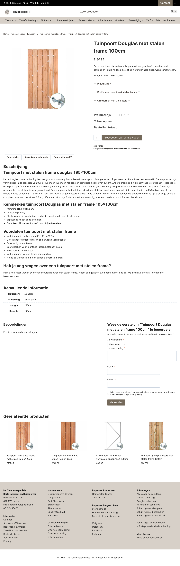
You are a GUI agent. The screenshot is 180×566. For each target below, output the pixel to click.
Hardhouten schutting (148, 504)
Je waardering (115, 339)
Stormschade (99, 508)
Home (6, 34)
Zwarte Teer (98, 497)
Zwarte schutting (146, 497)
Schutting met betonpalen (150, 511)
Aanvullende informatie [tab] (36, 157)
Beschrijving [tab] (13, 157)
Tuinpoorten (32, 34)
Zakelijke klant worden (15, 530)
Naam (111, 366)
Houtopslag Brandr (102, 494)
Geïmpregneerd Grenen (60, 494)
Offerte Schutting (57, 533)
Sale (158, 20)
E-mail (111, 379)
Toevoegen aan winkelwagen (122, 137)
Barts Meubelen (11, 534)
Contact (165, 2)
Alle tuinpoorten (134, 149)
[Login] (175, 3)
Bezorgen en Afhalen (14, 526)
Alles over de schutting (149, 494)
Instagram (97, 526)
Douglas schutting (146, 501)
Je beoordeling (116, 348)
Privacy (7, 541)
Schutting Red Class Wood (151, 515)
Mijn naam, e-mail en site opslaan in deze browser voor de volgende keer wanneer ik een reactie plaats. (142, 393)
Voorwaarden (10, 537)
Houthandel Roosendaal (149, 537)
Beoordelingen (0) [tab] (63, 157)
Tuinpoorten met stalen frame (53, 34)
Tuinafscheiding (18, 34)
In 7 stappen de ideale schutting (154, 526)
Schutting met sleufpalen (150, 508)
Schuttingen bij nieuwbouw (151, 522)
